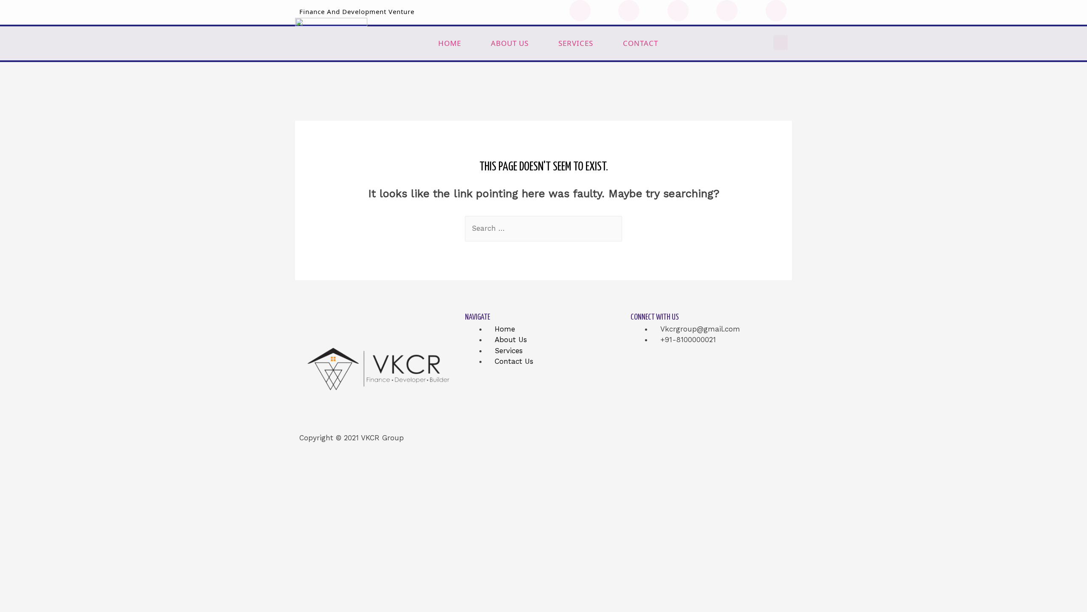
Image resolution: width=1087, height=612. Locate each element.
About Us (510, 43)
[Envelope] (776, 10)
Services (575, 43)
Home (449, 43)
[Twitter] (628, 10)
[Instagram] (727, 10)
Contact (640, 43)
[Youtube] (678, 10)
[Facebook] (580, 10)
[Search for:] (543, 228)
